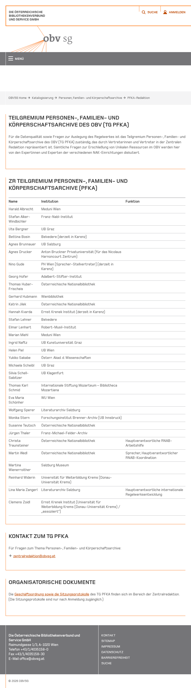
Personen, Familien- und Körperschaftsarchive (90, 98)
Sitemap (108, 641)
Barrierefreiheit (115, 657)
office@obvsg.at (32, 659)
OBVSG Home (17, 98)
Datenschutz (112, 652)
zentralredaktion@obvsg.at (34, 556)
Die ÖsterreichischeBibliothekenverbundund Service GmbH (27, 15)
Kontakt (108, 635)
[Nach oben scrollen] (181, 684)
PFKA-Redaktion (138, 98)
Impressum (110, 646)
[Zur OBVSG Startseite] (39, 39)
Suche (106, 663)
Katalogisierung (42, 98)
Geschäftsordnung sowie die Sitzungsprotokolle (51, 594)
